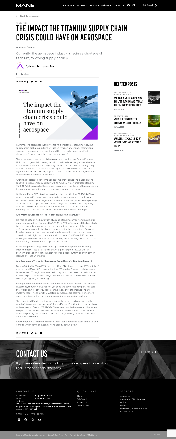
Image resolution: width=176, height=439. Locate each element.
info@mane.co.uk (41, 399)
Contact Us (119, 5)
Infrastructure (126, 411)
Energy (123, 405)
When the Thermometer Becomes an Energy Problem (127, 121)
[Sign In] (133, 5)
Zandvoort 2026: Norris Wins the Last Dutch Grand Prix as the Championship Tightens (128, 102)
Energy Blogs (121, 116)
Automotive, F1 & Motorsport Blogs (124, 94)
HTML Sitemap (91, 435)
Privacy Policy (64, 435)
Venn (158, 435)
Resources (82, 402)
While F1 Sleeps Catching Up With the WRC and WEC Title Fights (127, 142)
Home (80, 396)
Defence (124, 402)
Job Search (82, 5)
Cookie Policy (53, 435)
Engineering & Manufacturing (133, 408)
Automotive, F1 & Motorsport (133, 399)
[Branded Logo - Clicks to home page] (25, 5)
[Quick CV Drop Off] (128, 5)
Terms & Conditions (77, 435)
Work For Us (83, 405)
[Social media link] (18, 419)
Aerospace (22, 23)
